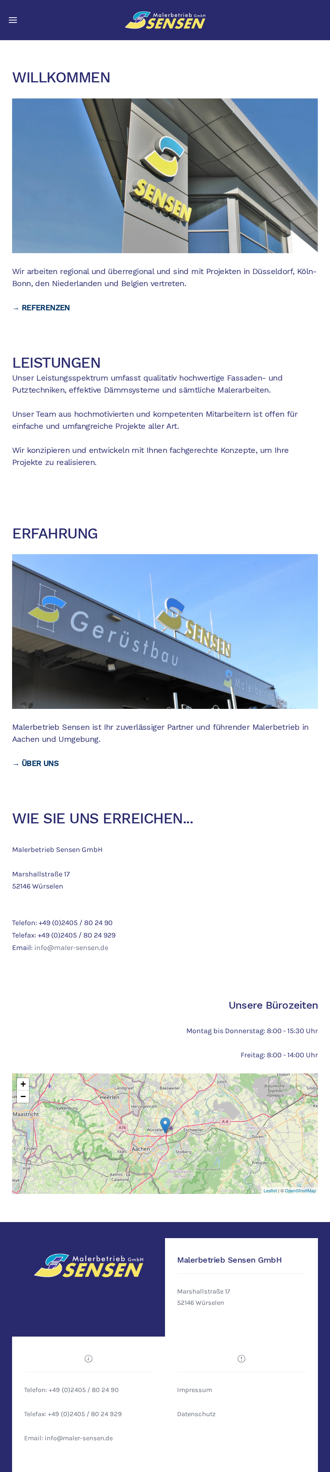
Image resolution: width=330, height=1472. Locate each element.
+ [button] (23, 1084)
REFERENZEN (46, 307)
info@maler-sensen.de (71, 947)
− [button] (23, 1096)
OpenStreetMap (300, 1190)
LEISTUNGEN (56, 362)
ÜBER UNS (40, 763)
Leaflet (270, 1190)
